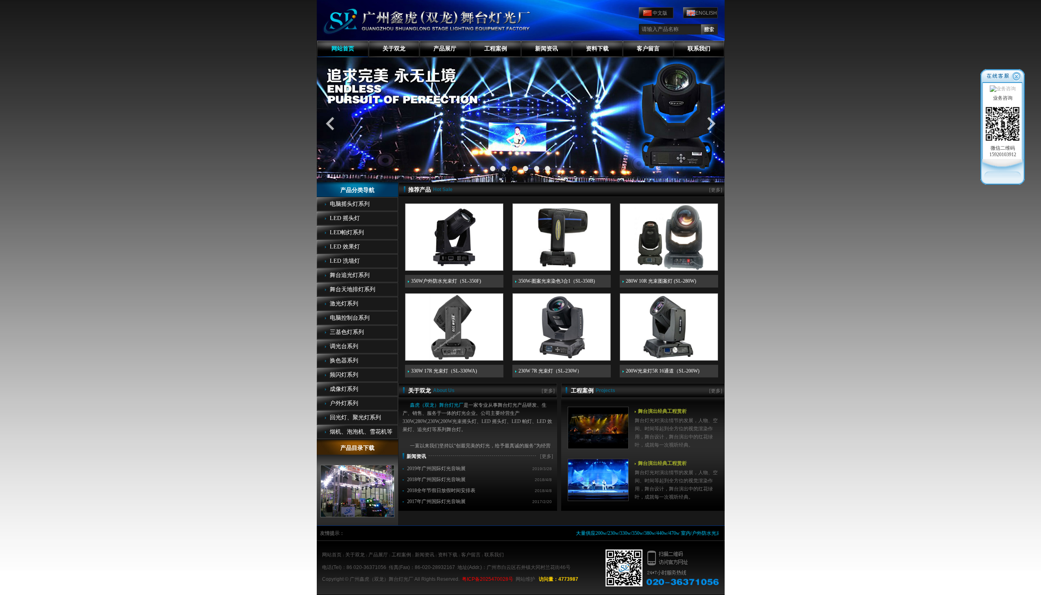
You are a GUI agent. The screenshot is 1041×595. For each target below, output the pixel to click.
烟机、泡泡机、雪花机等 (361, 432)
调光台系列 (344, 346)
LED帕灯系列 (347, 232)
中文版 (660, 13)
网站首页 (342, 49)
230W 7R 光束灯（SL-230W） (550, 371)
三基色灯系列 (347, 332)
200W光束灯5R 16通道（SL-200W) (662, 371)
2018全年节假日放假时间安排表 (441, 490)
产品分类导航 (357, 190)
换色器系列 (344, 360)
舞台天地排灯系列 (352, 289)
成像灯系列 (344, 389)
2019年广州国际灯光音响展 (436, 468)
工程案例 (495, 49)
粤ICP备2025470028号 (487, 579)
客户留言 (648, 49)
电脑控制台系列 (350, 318)
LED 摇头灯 (345, 218)
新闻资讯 (546, 49)
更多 (716, 190)
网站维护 (525, 579)
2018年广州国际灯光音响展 (436, 479)
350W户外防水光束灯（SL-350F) (446, 281)
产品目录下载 (357, 448)
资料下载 (597, 49)
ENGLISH (706, 13)
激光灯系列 (344, 304)
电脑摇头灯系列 (350, 204)
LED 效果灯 (345, 247)
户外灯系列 (344, 403)
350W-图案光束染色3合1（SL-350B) (556, 281)
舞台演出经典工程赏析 (662, 411)
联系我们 (699, 49)
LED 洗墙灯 (345, 261)
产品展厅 (444, 49)
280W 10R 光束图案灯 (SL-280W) (661, 281)
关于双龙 (394, 49)
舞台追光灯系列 (350, 275)
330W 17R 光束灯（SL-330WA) (444, 371)
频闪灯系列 (344, 375)
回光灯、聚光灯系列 (355, 417)
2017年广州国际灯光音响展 (436, 501)
